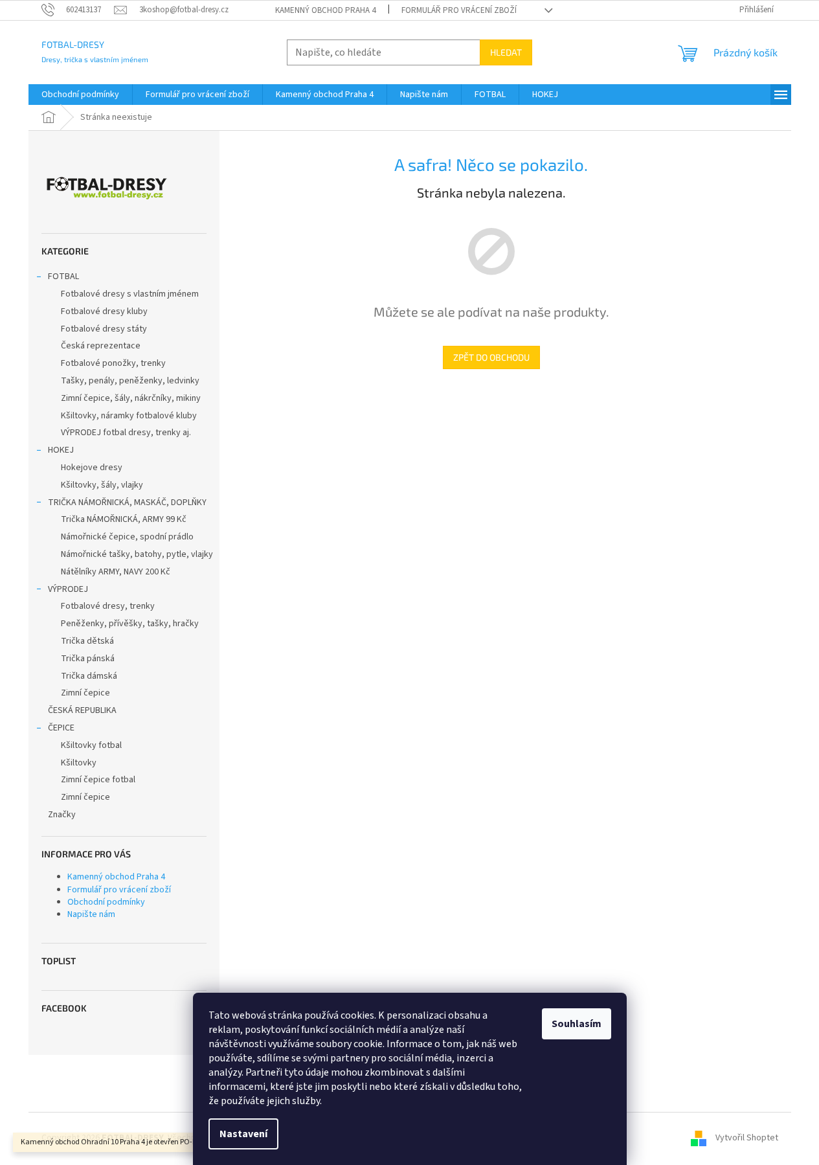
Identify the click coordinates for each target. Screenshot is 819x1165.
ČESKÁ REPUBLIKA (82, 710)
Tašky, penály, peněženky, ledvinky (130, 380)
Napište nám (91, 914)
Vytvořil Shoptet (746, 1137)
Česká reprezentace (100, 345)
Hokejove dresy (91, 467)
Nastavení (243, 1134)
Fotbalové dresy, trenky (108, 606)
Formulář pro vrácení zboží (459, 10)
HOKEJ (61, 450)
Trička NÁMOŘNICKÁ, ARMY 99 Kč (123, 519)
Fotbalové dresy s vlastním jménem (130, 294)
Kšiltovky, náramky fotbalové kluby (129, 415)
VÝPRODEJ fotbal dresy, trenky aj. (126, 432)
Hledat (506, 52)
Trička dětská (87, 641)
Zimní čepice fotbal (98, 779)
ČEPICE (61, 727)
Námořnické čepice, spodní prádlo (127, 536)
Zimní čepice (85, 692)
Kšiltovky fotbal (91, 745)
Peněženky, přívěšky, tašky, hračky (130, 623)
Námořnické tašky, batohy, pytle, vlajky (137, 554)
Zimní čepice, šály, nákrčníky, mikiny (131, 398)
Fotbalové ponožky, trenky (113, 363)
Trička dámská (89, 676)
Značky (62, 814)
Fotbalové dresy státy (104, 328)
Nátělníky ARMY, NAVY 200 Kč (115, 571)
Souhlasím (576, 1024)
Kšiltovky (78, 762)
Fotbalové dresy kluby (104, 311)
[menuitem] (80, 94)
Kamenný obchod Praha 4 (325, 10)
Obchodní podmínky (106, 902)
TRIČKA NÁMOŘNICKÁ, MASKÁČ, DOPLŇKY (127, 502)
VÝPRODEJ (68, 589)
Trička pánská (88, 658)
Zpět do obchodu (491, 357)
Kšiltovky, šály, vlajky (102, 485)
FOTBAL (63, 276)
